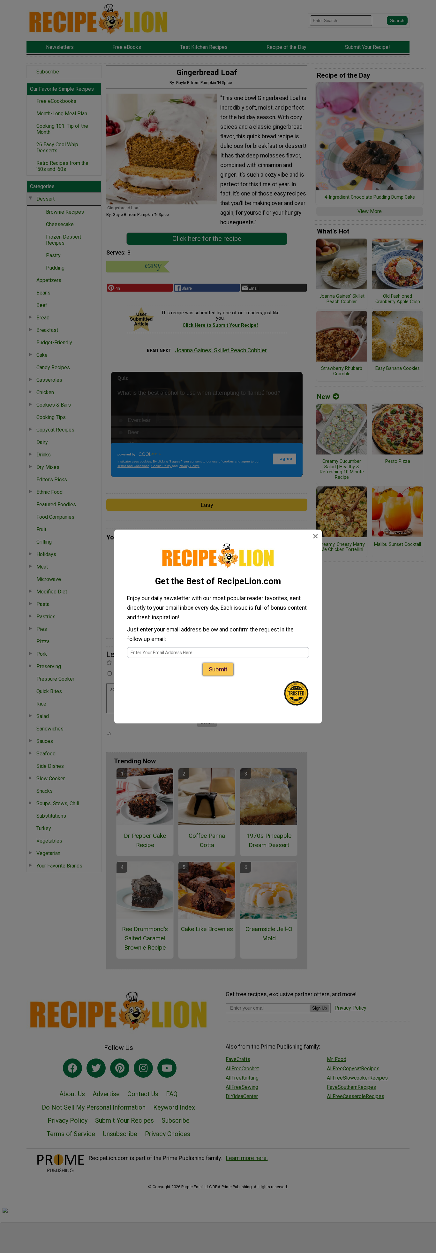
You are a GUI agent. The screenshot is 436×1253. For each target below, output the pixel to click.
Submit (218, 669)
